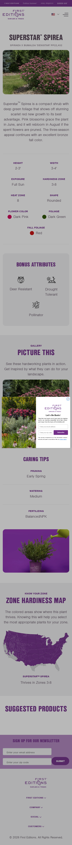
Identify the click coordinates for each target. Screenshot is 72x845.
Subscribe (60, 432)
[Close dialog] (68, 399)
